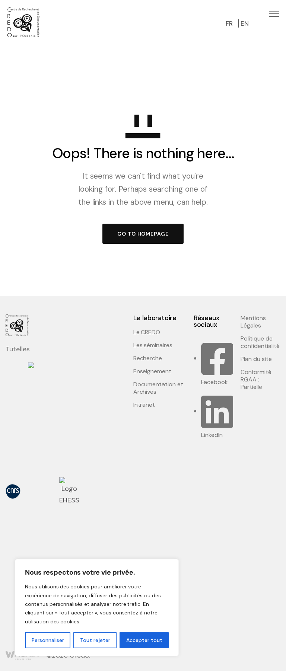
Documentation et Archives (158, 388)
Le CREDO (147, 332)
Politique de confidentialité (260, 342)
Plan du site (256, 359)
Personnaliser (48, 640)
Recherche (147, 358)
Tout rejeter (95, 640)
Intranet (144, 405)
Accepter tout (144, 640)
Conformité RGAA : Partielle (256, 379)
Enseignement (152, 371)
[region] (97, 607)
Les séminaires (152, 345)
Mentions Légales (253, 321)
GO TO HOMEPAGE (143, 233)
